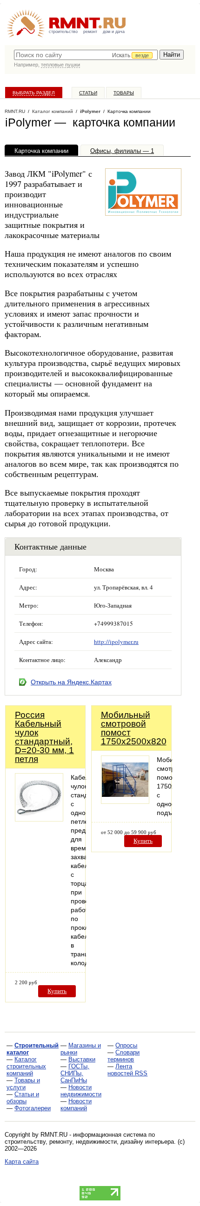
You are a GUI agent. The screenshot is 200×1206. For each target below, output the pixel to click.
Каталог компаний (52, 111)
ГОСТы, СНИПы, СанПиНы (74, 1073)
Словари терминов (123, 1056)
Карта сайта (22, 1161)
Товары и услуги (23, 1084)
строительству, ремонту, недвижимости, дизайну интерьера (89, 1141)
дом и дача (114, 31)
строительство (63, 31)
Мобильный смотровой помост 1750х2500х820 (134, 728)
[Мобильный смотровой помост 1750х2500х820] (125, 801)
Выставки (81, 1059)
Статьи (88, 92)
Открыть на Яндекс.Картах (71, 682)
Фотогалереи (32, 1108)
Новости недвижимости (80, 1091)
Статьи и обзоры (23, 1098)
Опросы (126, 1045)
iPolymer (90, 111)
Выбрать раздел (34, 92)
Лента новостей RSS (127, 1070)
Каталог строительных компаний (26, 1066)
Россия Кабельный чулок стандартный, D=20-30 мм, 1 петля (44, 737)
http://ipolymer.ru (116, 641)
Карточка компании (41, 150)
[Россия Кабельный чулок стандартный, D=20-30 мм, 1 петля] (39, 818)
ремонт (90, 31)
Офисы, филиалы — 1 (122, 150)
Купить (57, 990)
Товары (123, 92)
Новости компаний (76, 1105)
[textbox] (86, 55)
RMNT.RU (15, 111)
